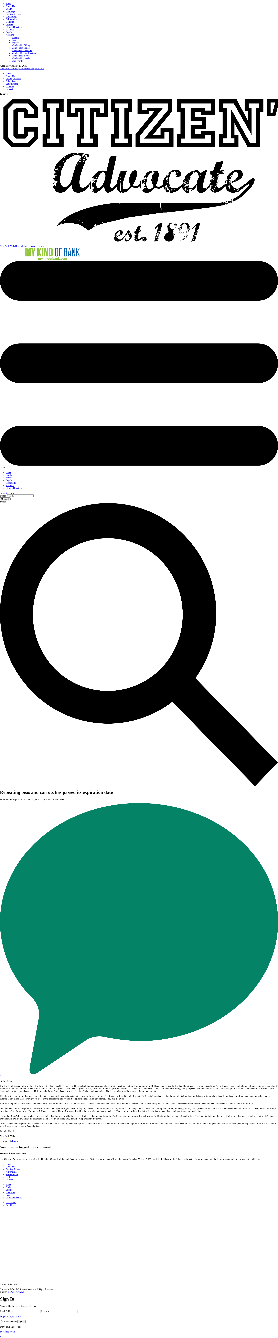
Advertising (11, 16)
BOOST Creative (16, 1292)
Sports (9, 475)
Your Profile (17, 61)
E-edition (10, 29)
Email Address (6, 1311)
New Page (10, 11)
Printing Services (13, 14)
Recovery (16, 40)
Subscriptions (12, 19)
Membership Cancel (21, 48)
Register (15, 42)
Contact (9, 24)
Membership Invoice (21, 55)
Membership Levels (21, 58)
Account (10, 35)
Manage (15, 37)
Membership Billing (21, 45)
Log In (9, 9)
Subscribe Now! (7, 1331)
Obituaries (10, 1192)
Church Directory (14, 27)
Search (3, 496)
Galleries (10, 22)
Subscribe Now (7, 493)
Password (45, 1311)
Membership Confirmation (24, 53)
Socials (9, 477)
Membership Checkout (22, 50)
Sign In (21, 1322)
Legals (9, 32)
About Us (10, 6)
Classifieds (11, 483)
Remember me (10, 1321)
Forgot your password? (10, 1316)
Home (8, 3)
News (8, 472)
